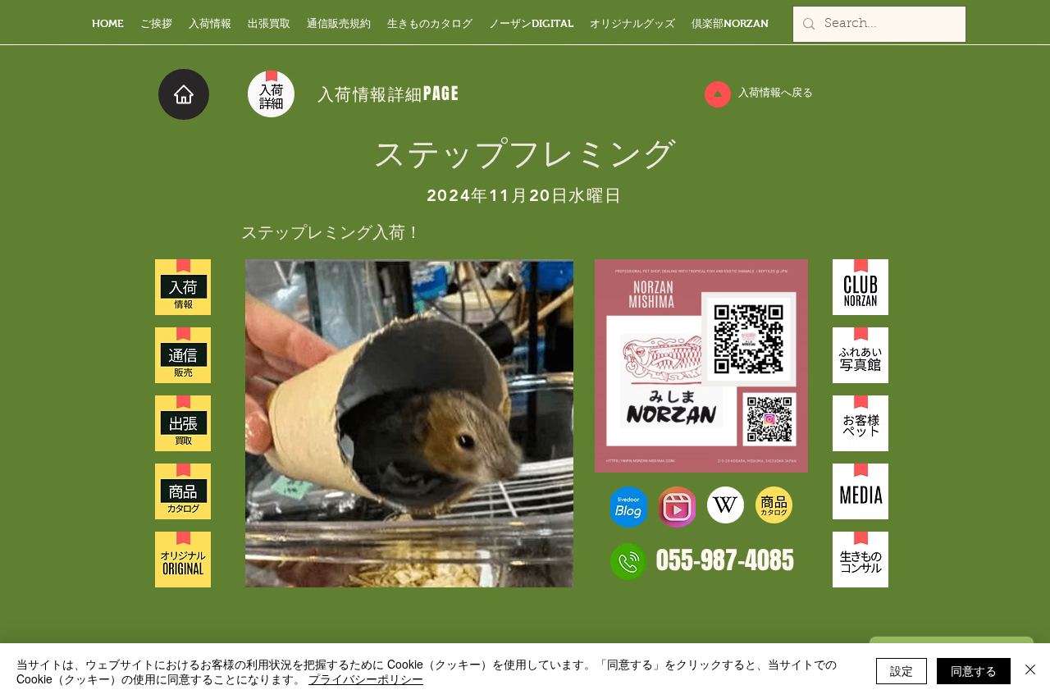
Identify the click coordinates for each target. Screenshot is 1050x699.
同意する (974, 670)
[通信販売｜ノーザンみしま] (183, 355)
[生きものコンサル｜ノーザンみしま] (860, 559)
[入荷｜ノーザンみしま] (183, 287)
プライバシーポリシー (365, 678)
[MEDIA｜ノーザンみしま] (860, 491)
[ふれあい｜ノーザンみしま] (860, 355)
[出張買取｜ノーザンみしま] (183, 423)
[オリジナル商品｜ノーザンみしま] (183, 559)
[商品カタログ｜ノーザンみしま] (183, 491)
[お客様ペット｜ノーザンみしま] (860, 423)
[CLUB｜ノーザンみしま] (860, 287)
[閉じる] (1030, 671)
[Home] (183, 94)
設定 (901, 670)
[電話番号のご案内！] (628, 561)
